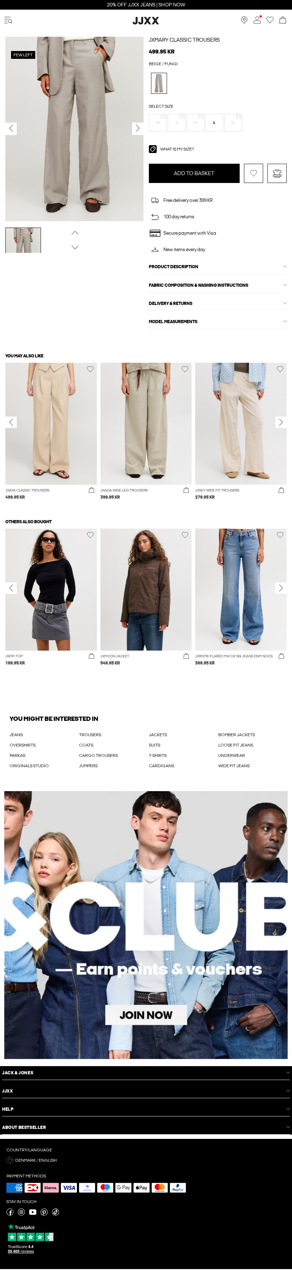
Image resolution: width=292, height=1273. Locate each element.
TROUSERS (90, 734)
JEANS (16, 734)
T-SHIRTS (158, 755)
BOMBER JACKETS (236, 734)
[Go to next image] (74, 247)
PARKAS (17, 755)
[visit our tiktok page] (55, 1214)
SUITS (154, 745)
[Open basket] (282, 20)
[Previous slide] (11, 422)
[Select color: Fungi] (159, 83)
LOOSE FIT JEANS (235, 745)
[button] (158, 123)
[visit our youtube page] (32, 1214)
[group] (51, 435)
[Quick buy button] (91, 490)
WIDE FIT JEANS (234, 765)
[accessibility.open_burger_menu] (8, 20)
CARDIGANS (161, 765)
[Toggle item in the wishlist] (253, 173)
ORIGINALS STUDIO (29, 765)
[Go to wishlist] (269, 22)
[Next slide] (281, 422)
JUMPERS (88, 765)
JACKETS (158, 734)
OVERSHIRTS (23, 745)
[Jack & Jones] (146, 23)
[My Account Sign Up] (146, 925)
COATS (86, 745)
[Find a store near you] (244, 22)
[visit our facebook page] (10, 1214)
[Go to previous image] (74, 232)
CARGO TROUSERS (98, 755)
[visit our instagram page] (21, 1214)
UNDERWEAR (231, 755)
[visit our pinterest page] (44, 1214)
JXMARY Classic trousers (184, 40)
